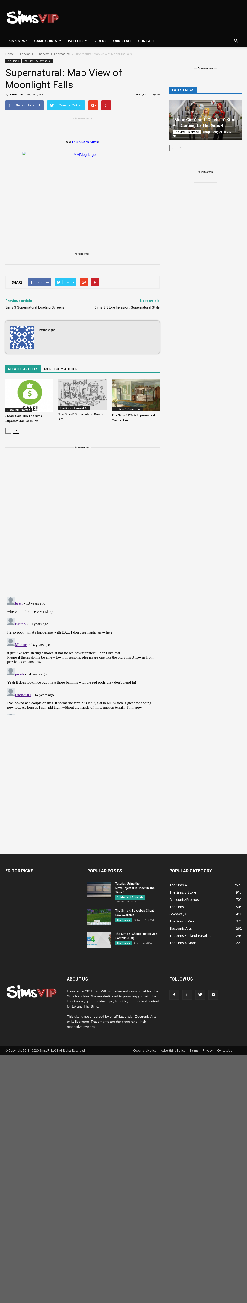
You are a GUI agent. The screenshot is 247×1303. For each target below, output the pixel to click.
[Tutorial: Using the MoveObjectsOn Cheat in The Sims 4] (99, 890)
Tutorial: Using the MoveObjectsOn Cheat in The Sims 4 (135, 888)
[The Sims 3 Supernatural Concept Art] (82, 394)
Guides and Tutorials (130, 897)
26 (158, 94)
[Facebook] (174, 995)
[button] (236, 41)
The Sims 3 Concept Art (74, 408)
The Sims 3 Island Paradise (190, 935)
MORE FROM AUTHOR (61, 369)
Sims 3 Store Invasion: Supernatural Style (127, 307)
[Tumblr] (187, 995)
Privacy (208, 1051)
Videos (100, 41)
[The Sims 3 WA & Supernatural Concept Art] (136, 395)
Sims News (18, 41)
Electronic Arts (180, 928)
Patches (75, 41)
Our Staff (122, 41)
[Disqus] (82, 530)
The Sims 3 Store (182, 892)
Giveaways (177, 914)
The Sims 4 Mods (183, 943)
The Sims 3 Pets (182, 921)
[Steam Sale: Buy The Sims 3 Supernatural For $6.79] (29, 395)
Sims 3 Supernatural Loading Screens (35, 307)
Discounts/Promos (18, 410)
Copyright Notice (144, 1051)
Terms (194, 1051)
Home (9, 54)
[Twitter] (200, 995)
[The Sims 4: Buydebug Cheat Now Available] (99, 917)
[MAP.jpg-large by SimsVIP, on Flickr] (82, 189)
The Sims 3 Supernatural (37, 61)
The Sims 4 (123, 920)
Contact (146, 41)
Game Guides (45, 41)
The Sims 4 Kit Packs (186, 132)
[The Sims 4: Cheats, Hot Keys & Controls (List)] (99, 940)
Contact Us (224, 1051)
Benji (206, 132)
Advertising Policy (173, 1051)
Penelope (16, 94)
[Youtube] (213, 995)
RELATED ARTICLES (23, 369)
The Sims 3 (13, 61)
